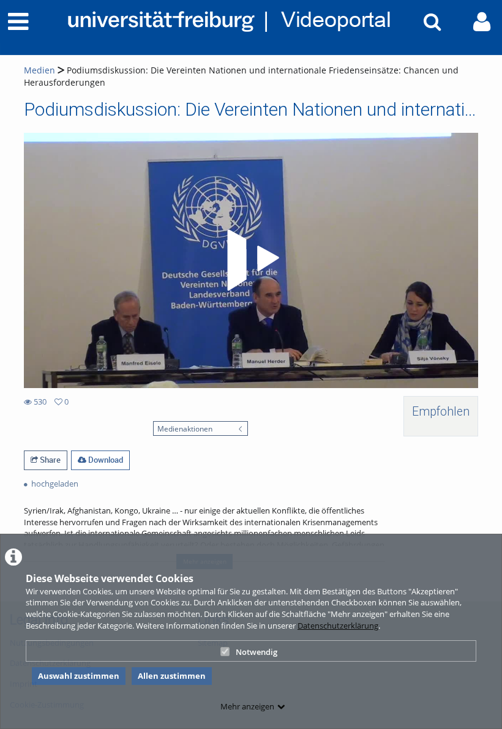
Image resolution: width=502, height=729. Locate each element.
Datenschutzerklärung (338, 625)
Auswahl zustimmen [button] (78, 675)
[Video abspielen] (251, 260)
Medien (39, 70)
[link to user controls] (482, 22)
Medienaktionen (184, 428)
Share (49, 459)
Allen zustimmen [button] (172, 675)
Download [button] (104, 459)
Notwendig (256, 651)
